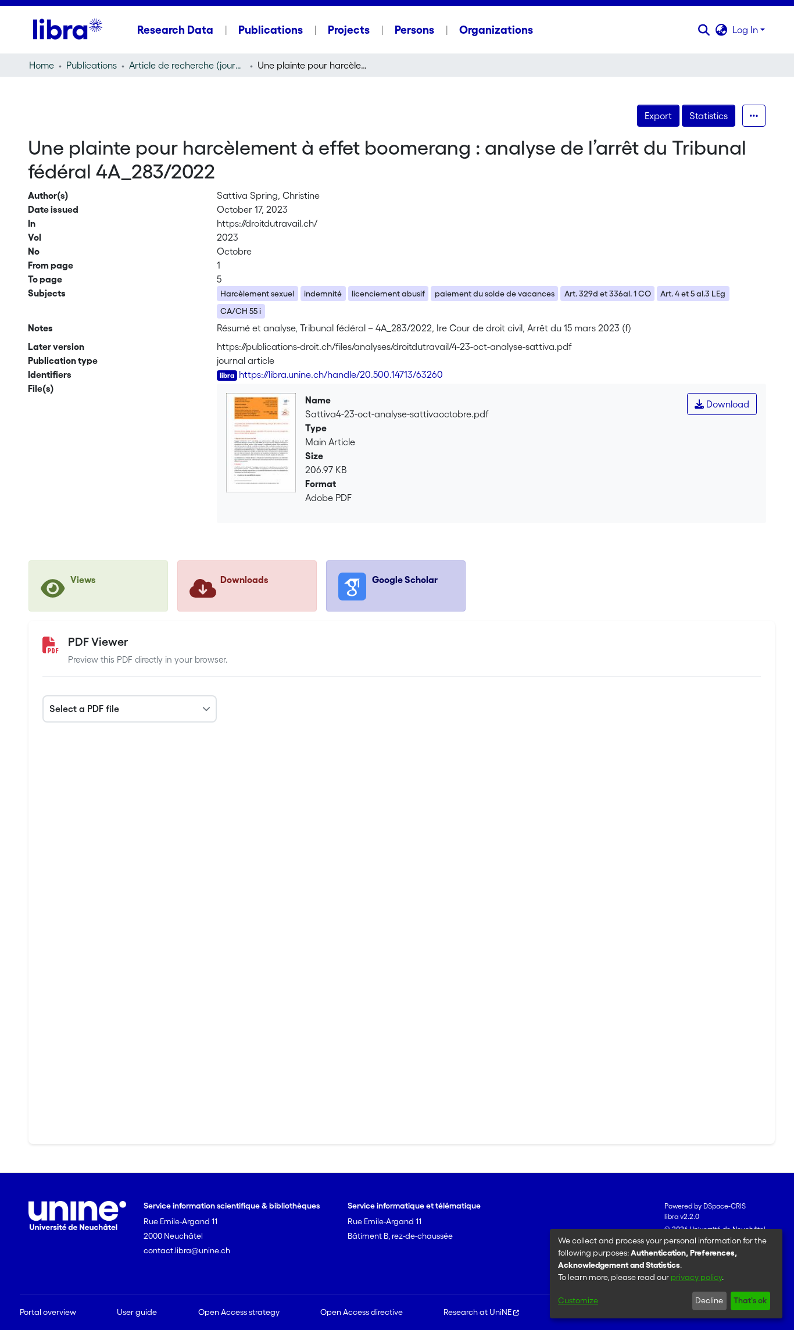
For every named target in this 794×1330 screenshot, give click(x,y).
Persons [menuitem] (414, 29)
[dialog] (666, 1273)
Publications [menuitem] (270, 29)
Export (658, 115)
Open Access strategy (239, 1312)
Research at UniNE (478, 1312)
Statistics (708, 115)
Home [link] (41, 65)
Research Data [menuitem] (175, 29)
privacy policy (696, 1277)
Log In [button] (746, 29)
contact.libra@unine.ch (187, 1250)
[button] (704, 30)
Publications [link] (91, 65)
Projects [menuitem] (349, 29)
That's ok (750, 1300)
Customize (578, 1300)
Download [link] (726, 404)
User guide (137, 1312)
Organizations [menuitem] (496, 29)
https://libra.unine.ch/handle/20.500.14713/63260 (341, 374)
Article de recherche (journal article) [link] (187, 65)
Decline (709, 1300)
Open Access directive (361, 1312)
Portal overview (48, 1312)
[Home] (67, 29)
